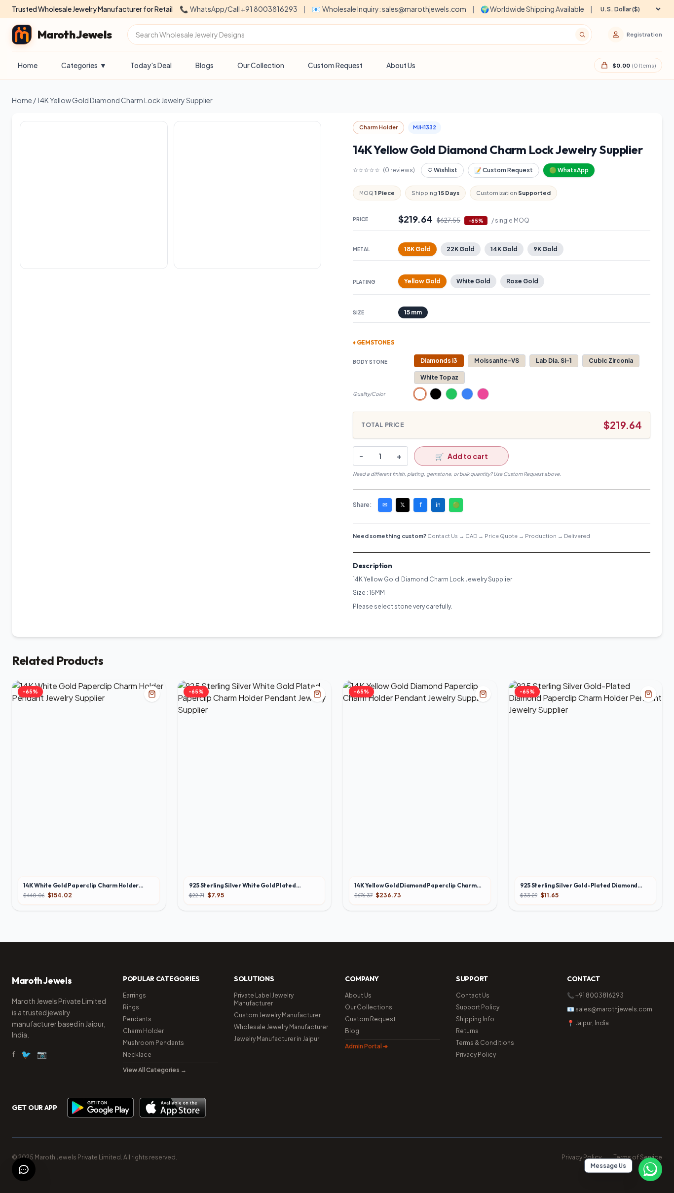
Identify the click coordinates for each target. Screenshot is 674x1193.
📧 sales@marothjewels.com (609, 1009)
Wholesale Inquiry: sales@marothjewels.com (389, 8)
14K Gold (504, 249)
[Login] (616, 34)
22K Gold (461, 249)
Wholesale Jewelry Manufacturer (281, 1027)
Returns (467, 1031)
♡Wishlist (442, 170)
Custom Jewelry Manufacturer (277, 1015)
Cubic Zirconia (611, 360)
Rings (131, 1007)
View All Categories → (155, 1070)
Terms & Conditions (485, 1042)
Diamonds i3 (438, 360)
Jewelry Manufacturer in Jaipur (276, 1038)
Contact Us (472, 995)
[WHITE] (420, 394)
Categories (84, 65)
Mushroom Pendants (153, 1042)
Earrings (134, 995)
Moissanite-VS (496, 360)
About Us (400, 65)
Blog (352, 1031)
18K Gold (417, 249)
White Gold (473, 281)
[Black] (436, 394)
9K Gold (545, 249)
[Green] (451, 394)
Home (27, 65)
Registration (644, 34)
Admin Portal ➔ (366, 1046)
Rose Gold (522, 281)
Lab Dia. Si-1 (554, 360)
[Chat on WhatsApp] (650, 1169)
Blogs (204, 65)
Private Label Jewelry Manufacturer (264, 999)
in (438, 504)
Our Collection (260, 65)
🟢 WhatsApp (569, 170)
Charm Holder (143, 1031)
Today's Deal (151, 65)
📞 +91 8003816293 (595, 995)
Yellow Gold (422, 281)
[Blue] (467, 394)
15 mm (413, 312)
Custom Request (335, 65)
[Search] (582, 34)
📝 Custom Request (503, 170)
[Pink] (483, 394)
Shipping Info (475, 1019)
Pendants (137, 1019)
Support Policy (477, 1007)
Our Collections (368, 1007)
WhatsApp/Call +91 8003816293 (239, 8)
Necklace (137, 1054)
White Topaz (439, 377)
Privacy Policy (476, 1054)
